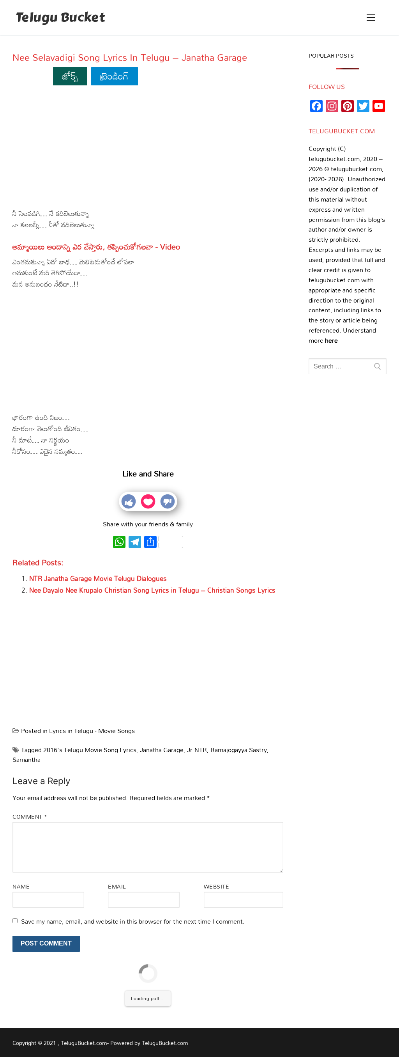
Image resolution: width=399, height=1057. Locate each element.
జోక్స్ (70, 76)
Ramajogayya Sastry (238, 750)
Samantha (26, 759)
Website (217, 886)
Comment (30, 816)
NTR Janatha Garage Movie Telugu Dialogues (98, 578)
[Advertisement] (147, 150)
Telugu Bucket (60, 17)
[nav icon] (370, 17)
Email (117, 886)
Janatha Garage (162, 750)
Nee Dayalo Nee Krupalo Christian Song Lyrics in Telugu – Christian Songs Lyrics (152, 590)
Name (21, 886)
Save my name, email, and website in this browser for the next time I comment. (133, 921)
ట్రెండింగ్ (114, 76)
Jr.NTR (197, 750)
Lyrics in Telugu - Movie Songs (92, 730)
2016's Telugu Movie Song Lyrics (89, 750)
